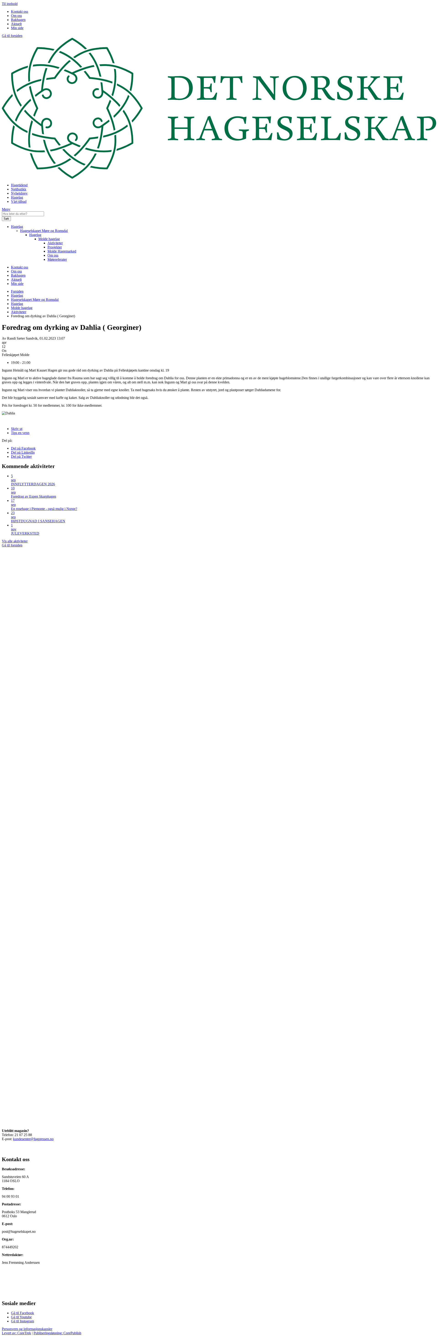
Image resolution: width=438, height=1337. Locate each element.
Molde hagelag (49, 239)
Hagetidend (19, 185)
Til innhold (10, 4)
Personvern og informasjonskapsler (27, 1329)
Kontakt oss (19, 11)
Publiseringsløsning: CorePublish (57, 1333)
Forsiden (17, 291)
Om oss (16, 16)
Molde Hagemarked (61, 251)
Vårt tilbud (18, 201)
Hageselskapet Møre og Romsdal (44, 231)
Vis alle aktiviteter (15, 541)
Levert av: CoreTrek (16, 1333)
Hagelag (17, 197)
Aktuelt (16, 24)
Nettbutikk (18, 189)
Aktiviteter (55, 243)
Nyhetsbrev (19, 193)
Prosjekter (54, 247)
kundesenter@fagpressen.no (33, 1139)
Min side (17, 28)
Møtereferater (57, 259)
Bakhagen (18, 20)
